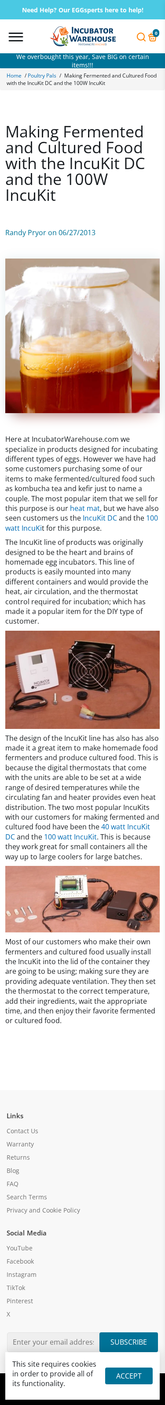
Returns (18, 1157)
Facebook (20, 1261)
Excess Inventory (82, 61)
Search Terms (27, 1197)
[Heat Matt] (82, 898)
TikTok (16, 1288)
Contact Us (22, 1131)
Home (14, 75)
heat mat (85, 508)
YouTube (20, 1248)
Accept (129, 1376)
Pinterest (20, 1301)
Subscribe (128, 1342)
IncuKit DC (100, 518)
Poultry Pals (42, 75)
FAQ (12, 1184)
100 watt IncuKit (70, 837)
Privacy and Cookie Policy (43, 1210)
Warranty (20, 1144)
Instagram (22, 1275)
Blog (13, 1171)
